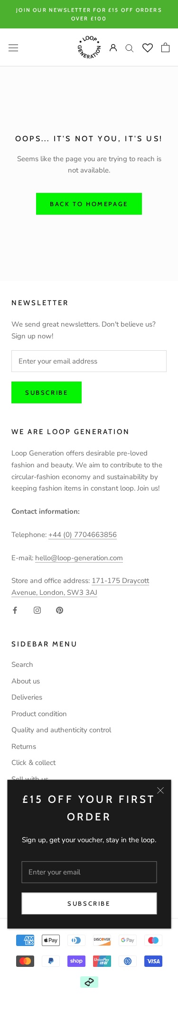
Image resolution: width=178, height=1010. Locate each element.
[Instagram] (37, 610)
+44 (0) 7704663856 (82, 534)
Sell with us (29, 779)
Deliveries (26, 697)
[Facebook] (15, 610)
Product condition (39, 714)
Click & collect (33, 762)
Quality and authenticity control (61, 730)
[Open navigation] (13, 47)
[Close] (160, 790)
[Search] (129, 48)
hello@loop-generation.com (79, 558)
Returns (23, 746)
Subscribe (88, 903)
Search (22, 664)
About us (25, 681)
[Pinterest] (59, 610)
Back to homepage (89, 204)
